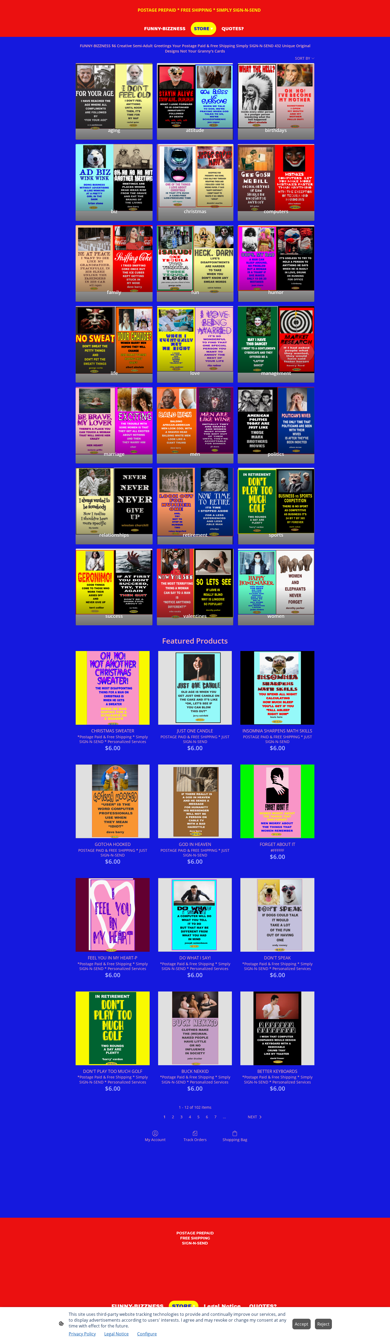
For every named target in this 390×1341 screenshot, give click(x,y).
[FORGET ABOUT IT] (277, 801)
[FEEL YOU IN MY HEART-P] (113, 915)
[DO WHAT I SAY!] (195, 915)
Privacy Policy (82, 1334)
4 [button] (190, 1116)
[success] (114, 578)
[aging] (114, 93)
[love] (195, 335)
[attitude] (195, 93)
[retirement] (195, 497)
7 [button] (215, 1116)
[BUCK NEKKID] (195, 1028)
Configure (147, 1334)
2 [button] (173, 1116)
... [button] (224, 1116)
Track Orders (195, 1139)
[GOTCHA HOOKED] (113, 801)
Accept (301, 1324)
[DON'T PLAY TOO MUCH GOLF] (113, 1028)
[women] (276, 578)
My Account (155, 1139)
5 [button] (198, 1116)
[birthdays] (276, 93)
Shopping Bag (235, 1139)
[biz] (114, 173)
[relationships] (114, 497)
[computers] (276, 173)
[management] (276, 335)
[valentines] (195, 578)
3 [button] (181, 1116)
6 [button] (207, 1116)
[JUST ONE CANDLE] (195, 688)
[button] (256, 1117)
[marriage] (114, 416)
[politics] (276, 416)
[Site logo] (195, 1294)
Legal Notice (116, 1334)
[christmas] (195, 173)
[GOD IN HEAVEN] (195, 801)
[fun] (195, 255)
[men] (195, 416)
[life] (114, 335)
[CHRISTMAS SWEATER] (113, 688)
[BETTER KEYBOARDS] (277, 1028)
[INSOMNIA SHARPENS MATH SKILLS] (277, 688)
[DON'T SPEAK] (277, 915)
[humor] (276, 255)
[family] (114, 255)
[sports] (276, 497)
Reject (323, 1324)
